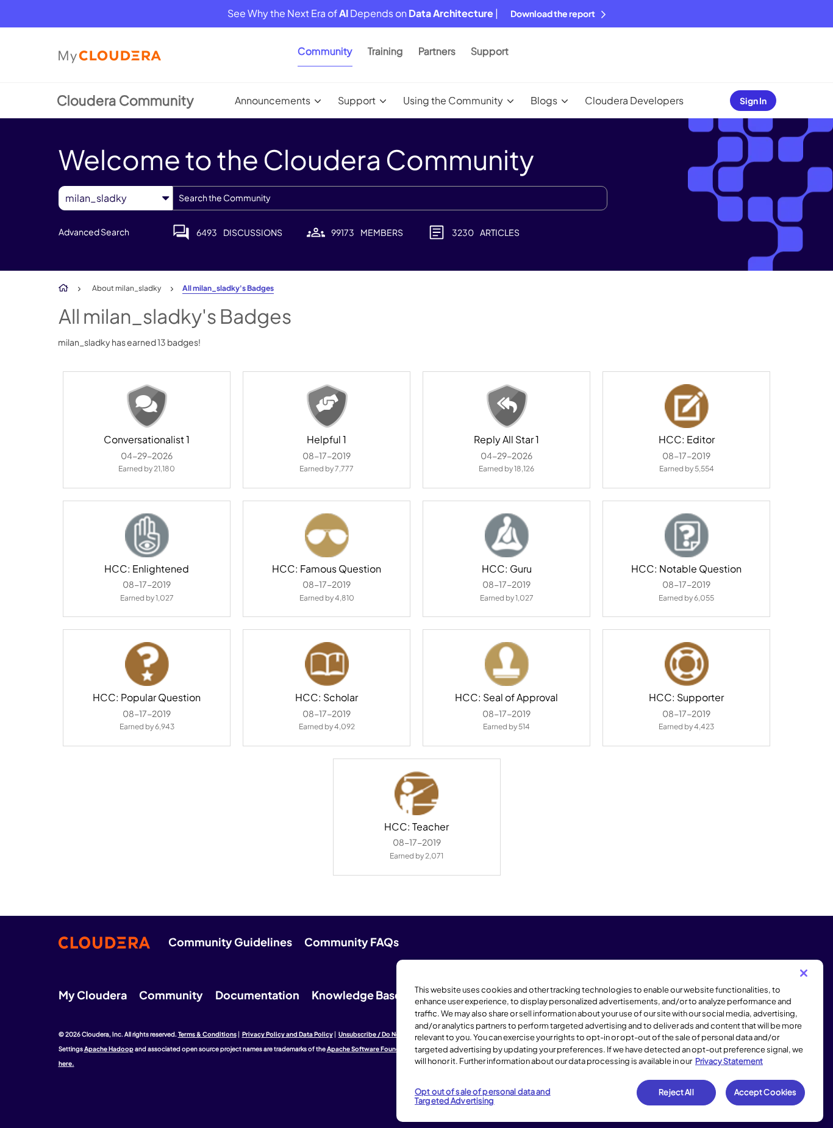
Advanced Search (94, 231)
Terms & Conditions (207, 1034)
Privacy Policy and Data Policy (287, 1034)
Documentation (257, 995)
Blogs (544, 100)
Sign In (753, 100)
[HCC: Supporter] (687, 664)
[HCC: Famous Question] (327, 535)
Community (325, 51)
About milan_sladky (126, 288)
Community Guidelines (230, 942)
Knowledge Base (356, 995)
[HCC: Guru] (507, 535)
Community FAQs (351, 942)
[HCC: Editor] (687, 406)
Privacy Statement (729, 1061)
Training (385, 51)
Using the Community (453, 100)
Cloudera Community (125, 100)
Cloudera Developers (634, 100)
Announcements (272, 100)
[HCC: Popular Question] (147, 664)
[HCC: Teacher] (416, 793)
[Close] (803, 973)
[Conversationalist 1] (147, 406)
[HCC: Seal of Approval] (507, 664)
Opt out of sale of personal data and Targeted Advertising (483, 1096)
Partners (437, 51)
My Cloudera (93, 995)
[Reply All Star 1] (507, 406)
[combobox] (390, 198)
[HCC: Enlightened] (147, 535)
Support (490, 51)
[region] (609, 1041)
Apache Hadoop (109, 1048)
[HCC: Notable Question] (687, 535)
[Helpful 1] (327, 406)
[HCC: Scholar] (327, 664)
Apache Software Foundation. (372, 1048)
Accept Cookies (765, 1092)
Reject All (676, 1092)
